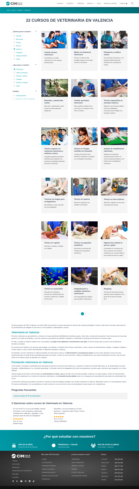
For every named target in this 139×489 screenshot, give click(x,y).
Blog (99, 3)
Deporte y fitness (21, 76)
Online (103, 479)
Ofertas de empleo (48, 469)
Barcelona (19, 39)
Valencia (20, 10)
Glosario (15, 477)
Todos (18, 59)
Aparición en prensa (49, 466)
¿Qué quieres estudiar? (21, 65)
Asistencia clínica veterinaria (25, 99)
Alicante (18, 36)
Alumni (44, 459)
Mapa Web (15, 474)
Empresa (80, 3)
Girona (18, 42)
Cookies (15, 461)
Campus (123, 3)
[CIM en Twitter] (17, 481)
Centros (70, 3)
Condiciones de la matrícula (22, 470)
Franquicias (46, 479)
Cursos (59, 3)
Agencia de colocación (50, 476)
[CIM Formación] (14, 3)
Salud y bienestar (22, 73)
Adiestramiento (21, 95)
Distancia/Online (21, 56)
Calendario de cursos (79, 476)
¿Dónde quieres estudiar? (22, 31)
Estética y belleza (22, 82)
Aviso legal (16, 464)
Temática (16, 91)
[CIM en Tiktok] (33, 481)
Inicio (8, 10)
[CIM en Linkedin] (29, 481)
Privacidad (15, 467)
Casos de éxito (47, 462)
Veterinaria (27, 10)
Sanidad (19, 79)
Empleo (90, 3)
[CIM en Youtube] (21, 481)
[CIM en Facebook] (13, 481)
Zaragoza (19, 52)
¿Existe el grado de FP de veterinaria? (27, 396)
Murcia (18, 46)
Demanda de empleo (48, 472)
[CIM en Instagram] (25, 481)
